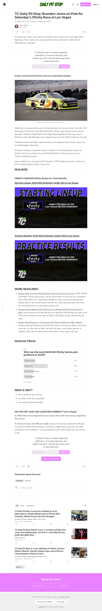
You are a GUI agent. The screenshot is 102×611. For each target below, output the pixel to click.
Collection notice (64, 597)
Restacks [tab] (28, 481)
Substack (41, 607)
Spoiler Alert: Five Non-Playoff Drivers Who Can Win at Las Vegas (46, 293)
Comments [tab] (19, 481)
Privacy (49, 597)
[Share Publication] (77, 4)
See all (18, 567)
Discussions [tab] (30, 506)
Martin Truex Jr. (20, 538)
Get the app (61, 602)
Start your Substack (46, 602)
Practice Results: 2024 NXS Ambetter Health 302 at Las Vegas (47, 235)
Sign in (95, 4)
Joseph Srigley (28, 559)
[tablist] (23, 481)
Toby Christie (24, 25)
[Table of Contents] (2, 305)
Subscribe (85, 4)
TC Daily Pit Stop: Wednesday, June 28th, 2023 (30, 556)
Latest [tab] (22, 506)
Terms (55, 597)
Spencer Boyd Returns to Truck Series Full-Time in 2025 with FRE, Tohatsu (50, 322)
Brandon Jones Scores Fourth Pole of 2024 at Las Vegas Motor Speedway (43, 76)
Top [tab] (17, 506)
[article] (51, 517)
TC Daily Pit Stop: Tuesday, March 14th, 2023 (30, 519)
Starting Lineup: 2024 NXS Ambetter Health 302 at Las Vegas (46, 183)
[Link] (12, 169)
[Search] (73, 4)
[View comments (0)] (24, 32)
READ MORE (21, 169)
